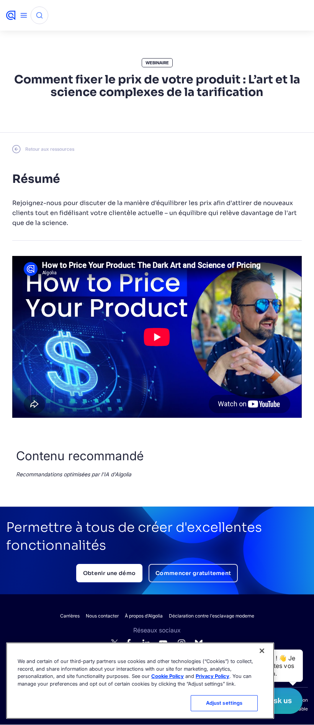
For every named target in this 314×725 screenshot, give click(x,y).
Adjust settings (224, 703)
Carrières (70, 616)
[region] (140, 680)
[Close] (261, 650)
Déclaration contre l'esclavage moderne (211, 616)
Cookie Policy (167, 676)
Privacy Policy (212, 676)
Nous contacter (102, 616)
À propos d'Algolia (144, 616)
